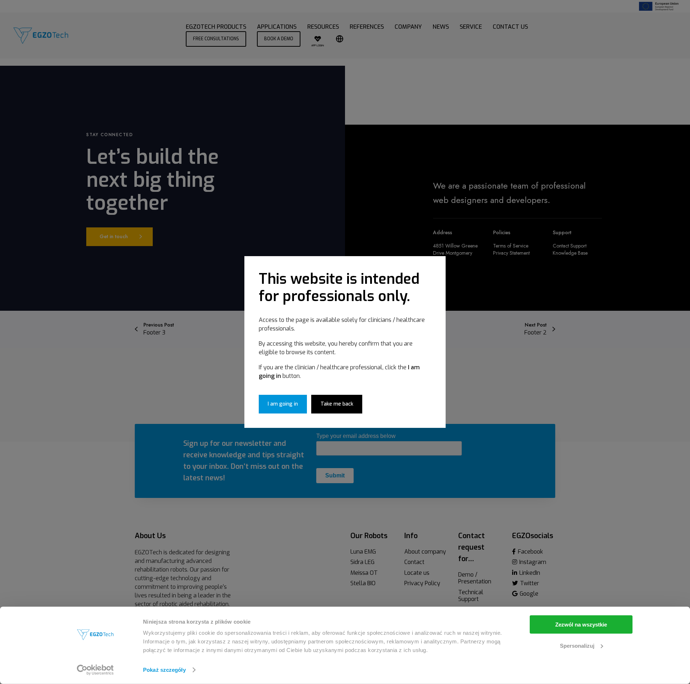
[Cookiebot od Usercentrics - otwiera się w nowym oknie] (95, 670)
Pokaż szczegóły (164, 670)
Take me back (337, 404)
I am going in (283, 404)
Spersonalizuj (577, 645)
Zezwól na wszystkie (581, 624)
